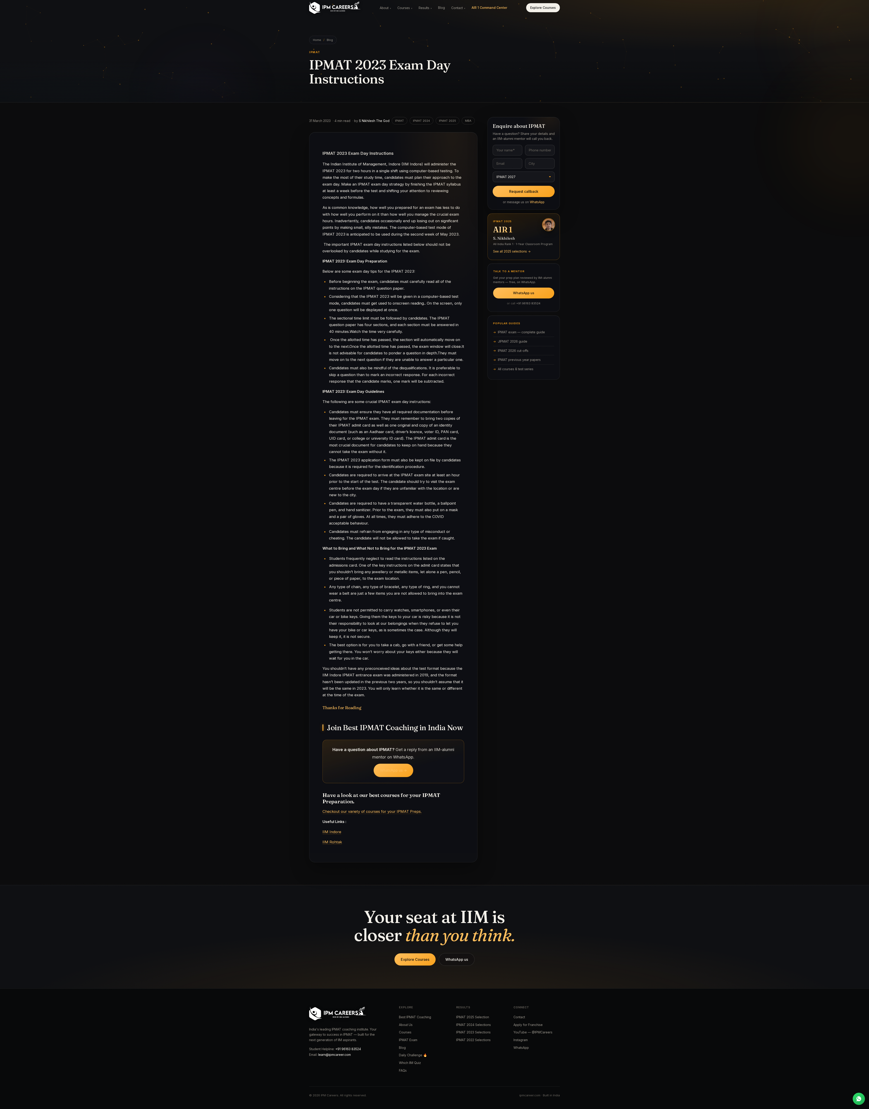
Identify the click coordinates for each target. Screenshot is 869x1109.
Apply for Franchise (528, 1025)
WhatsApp (537, 202)
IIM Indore (331, 832)
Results (425, 8)
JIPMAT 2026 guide (512, 341)
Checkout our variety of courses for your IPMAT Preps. (372, 811)
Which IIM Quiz (410, 1063)
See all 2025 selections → (512, 251)
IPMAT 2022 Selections (473, 1040)
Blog (441, 8)
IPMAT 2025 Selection (472, 1017)
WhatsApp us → (393, 770)
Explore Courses (543, 8)
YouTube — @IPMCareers (532, 1032)
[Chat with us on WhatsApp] (859, 1099)
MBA (468, 120)
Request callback (523, 191)
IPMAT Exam (408, 1040)
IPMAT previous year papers (519, 360)
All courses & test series (515, 369)
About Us (406, 1025)
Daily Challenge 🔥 (413, 1055)
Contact (458, 8)
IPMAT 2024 (421, 120)
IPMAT (399, 120)
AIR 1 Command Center (489, 8)
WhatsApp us (523, 293)
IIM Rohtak (332, 842)
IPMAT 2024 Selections (473, 1025)
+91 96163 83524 (528, 303)
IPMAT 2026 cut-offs (513, 351)
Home (317, 40)
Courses (404, 8)
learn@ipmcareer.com (334, 1055)
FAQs (403, 1070)
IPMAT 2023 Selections (473, 1032)
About (385, 8)
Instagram (520, 1040)
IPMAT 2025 (447, 120)
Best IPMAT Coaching (415, 1017)
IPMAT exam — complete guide (521, 332)
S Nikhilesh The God (374, 121)
